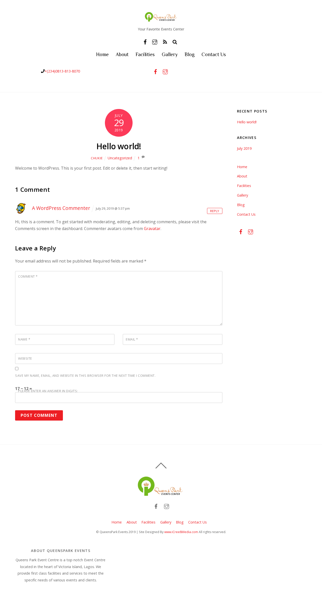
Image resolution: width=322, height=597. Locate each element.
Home (102, 54)
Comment (28, 276)
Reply (214, 211)
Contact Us (214, 54)
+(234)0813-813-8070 (62, 71)
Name (24, 339)
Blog (189, 54)
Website (25, 358)
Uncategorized (120, 158)
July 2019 (244, 148)
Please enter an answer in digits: (48, 391)
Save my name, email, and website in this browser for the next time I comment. (85, 375)
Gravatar (152, 228)
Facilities (145, 54)
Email (132, 339)
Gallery (170, 54)
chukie (97, 158)
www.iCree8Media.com (181, 532)
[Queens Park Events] (161, 19)
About (122, 54)
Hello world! (118, 146)
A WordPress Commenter (61, 208)
